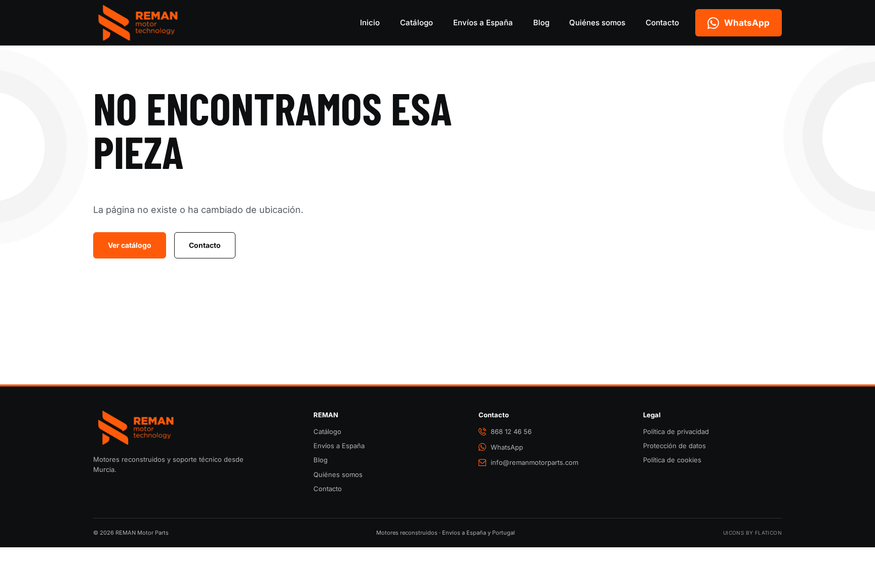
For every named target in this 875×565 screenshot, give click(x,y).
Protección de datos (674, 446)
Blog (541, 22)
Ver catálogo (129, 245)
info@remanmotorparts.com (534, 462)
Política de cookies (672, 460)
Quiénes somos (597, 22)
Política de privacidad (676, 431)
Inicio (370, 22)
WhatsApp (507, 447)
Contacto (662, 22)
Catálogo (416, 22)
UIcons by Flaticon (752, 533)
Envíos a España (483, 22)
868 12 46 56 (511, 431)
